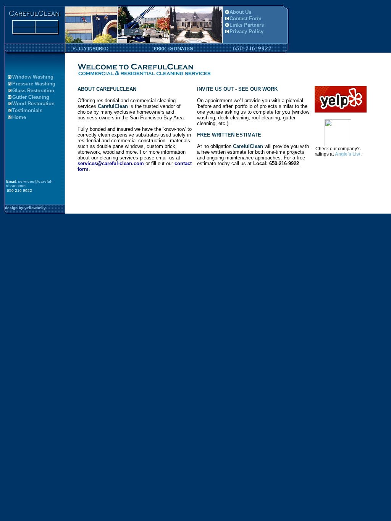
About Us (240, 12)
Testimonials (27, 110)
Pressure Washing (33, 84)
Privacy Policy (246, 31)
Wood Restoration (33, 103)
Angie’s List (347, 154)
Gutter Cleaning (30, 97)
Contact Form (245, 18)
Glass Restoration (33, 90)
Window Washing (32, 77)
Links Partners (246, 25)
